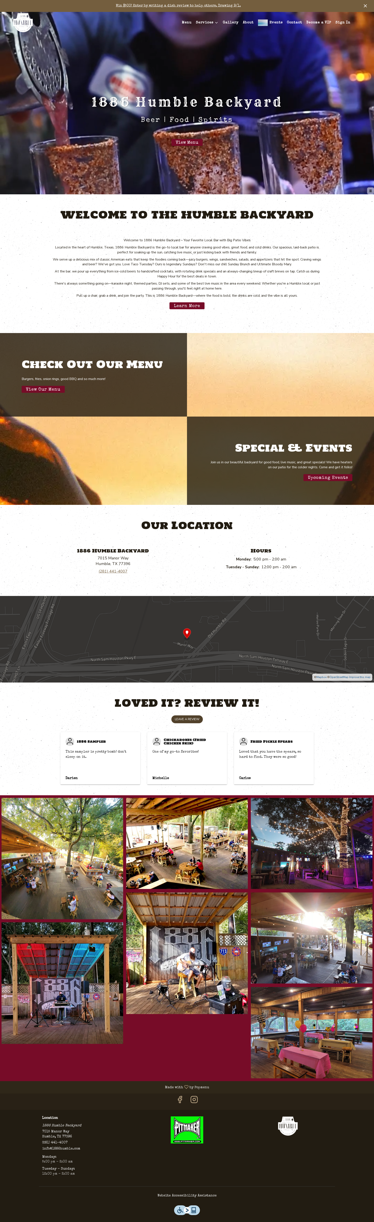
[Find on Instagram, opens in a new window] (194, 1102)
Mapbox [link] (321, 677)
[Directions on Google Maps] (187, 639)
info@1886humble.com (61, 1149)
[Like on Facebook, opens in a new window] (180, 1102)
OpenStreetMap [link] (339, 677)
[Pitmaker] (187, 1129)
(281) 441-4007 (55, 1143)
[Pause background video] (370, 190)
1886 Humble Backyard (288, 1126)
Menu (187, 22)
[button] (207, 22)
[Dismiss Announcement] (365, 6)
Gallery (231, 22)
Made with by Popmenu (106, 1087)
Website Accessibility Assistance (187, 1196)
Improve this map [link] (360, 677)
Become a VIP (318, 22)
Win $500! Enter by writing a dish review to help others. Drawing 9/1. (178, 6)
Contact (294, 22)
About (248, 22)
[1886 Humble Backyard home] (22, 22)
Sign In (342, 22)
